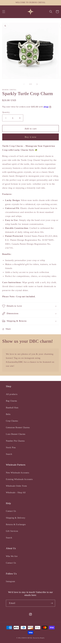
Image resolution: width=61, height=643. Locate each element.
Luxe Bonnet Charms (15, 434)
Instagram (10, 581)
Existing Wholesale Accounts (19, 479)
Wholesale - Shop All (16, 492)
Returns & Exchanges (16, 524)
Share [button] (8, 329)
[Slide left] (24, 84)
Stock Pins (11, 447)
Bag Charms (11, 401)
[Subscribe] (51, 603)
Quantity (6, 112)
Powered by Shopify (39, 638)
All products (11, 394)
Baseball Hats (12, 408)
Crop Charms (12, 421)
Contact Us (11, 511)
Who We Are (12, 556)
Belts (8, 414)
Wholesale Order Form (16, 486)
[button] (3, 11)
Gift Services (12, 531)
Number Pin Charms (15, 441)
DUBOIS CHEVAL (26, 638)
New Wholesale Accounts (17, 473)
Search (9, 454)
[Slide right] (37, 84)
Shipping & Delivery (15, 518)
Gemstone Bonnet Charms (18, 427)
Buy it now (30, 137)
